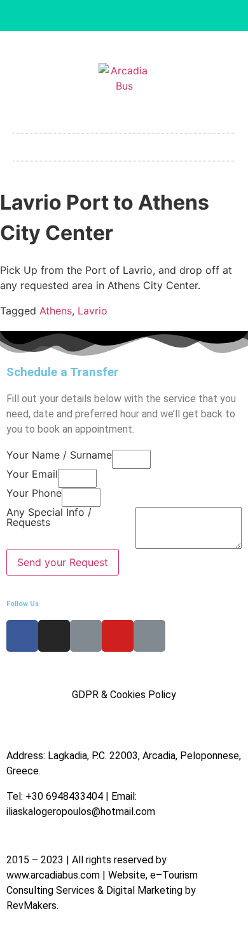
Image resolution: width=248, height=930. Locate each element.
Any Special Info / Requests (49, 518)
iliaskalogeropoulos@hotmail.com (80, 811)
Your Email (32, 474)
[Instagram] (103, 16)
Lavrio (92, 310)
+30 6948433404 (64, 796)
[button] (124, 143)
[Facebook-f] (82, 16)
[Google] (166, 16)
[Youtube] (145, 16)
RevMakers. (32, 906)
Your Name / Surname (59, 455)
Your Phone (34, 493)
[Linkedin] (124, 16)
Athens (55, 310)
